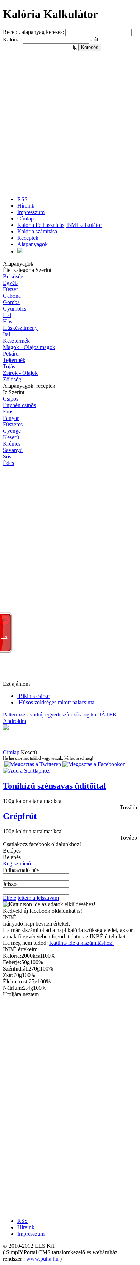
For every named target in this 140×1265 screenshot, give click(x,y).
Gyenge (12, 431)
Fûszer (10, 289)
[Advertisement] (70, 120)
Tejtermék (14, 360)
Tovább (128, 807)
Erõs (8, 411)
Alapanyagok (32, 244)
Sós (7, 456)
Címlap (25, 218)
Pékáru (11, 354)
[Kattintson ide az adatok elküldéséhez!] (49, 904)
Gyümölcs (14, 309)
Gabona (12, 296)
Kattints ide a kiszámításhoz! (81, 943)
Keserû (11, 437)
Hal (7, 315)
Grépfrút (20, 816)
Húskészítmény (20, 328)
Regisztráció (17, 863)
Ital (6, 334)
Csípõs (10, 399)
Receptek (27, 238)
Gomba (11, 302)
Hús (7, 321)
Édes (8, 463)
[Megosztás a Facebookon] (94, 764)
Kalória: (13, 39)
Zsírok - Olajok (20, 373)
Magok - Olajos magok (29, 347)
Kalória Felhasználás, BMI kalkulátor (59, 225)
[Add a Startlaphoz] (26, 771)
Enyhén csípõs (19, 405)
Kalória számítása (37, 231)
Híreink (25, 206)
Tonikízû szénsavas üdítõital (54, 785)
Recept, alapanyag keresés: (34, 32)
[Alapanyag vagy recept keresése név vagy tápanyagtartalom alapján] (20, 251)
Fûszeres (13, 424)
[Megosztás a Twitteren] (32, 764)
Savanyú (13, 450)
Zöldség (12, 379)
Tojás (9, 366)
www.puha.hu (42, 1259)
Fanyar (11, 418)
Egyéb (10, 283)
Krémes (11, 444)
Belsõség (13, 276)
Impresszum (31, 212)
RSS (22, 199)
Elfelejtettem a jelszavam (31, 898)
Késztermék (16, 341)
